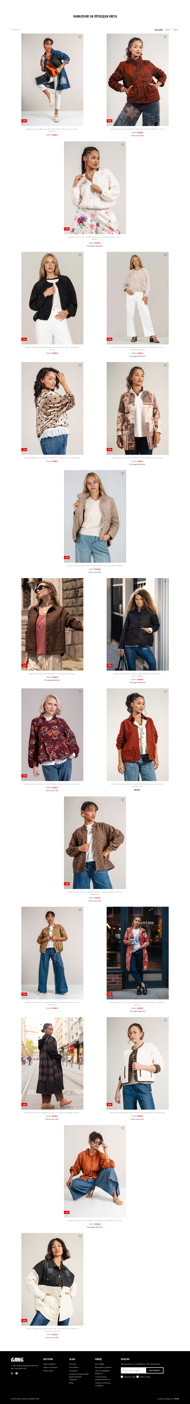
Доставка (99, 1364)
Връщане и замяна (103, 1367)
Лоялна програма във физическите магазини (78, 1376)
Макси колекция (50, 1367)
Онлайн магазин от (168, 1399)
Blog (71, 1383)
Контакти (74, 1367)
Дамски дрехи (49, 1364)
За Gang (72, 1364)
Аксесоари (48, 1371)
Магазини (73, 1371)
